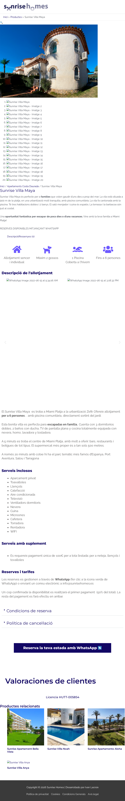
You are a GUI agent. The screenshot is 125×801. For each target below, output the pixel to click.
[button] (1, 22)
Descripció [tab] (13, 236)
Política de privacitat (37, 794)
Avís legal (93, 794)
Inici (2, 186)
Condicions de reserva (29, 610)
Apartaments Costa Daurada (23, 186)
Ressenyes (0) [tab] (27, 236)
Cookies (55, 794)
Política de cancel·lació (30, 623)
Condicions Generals (73, 794)
